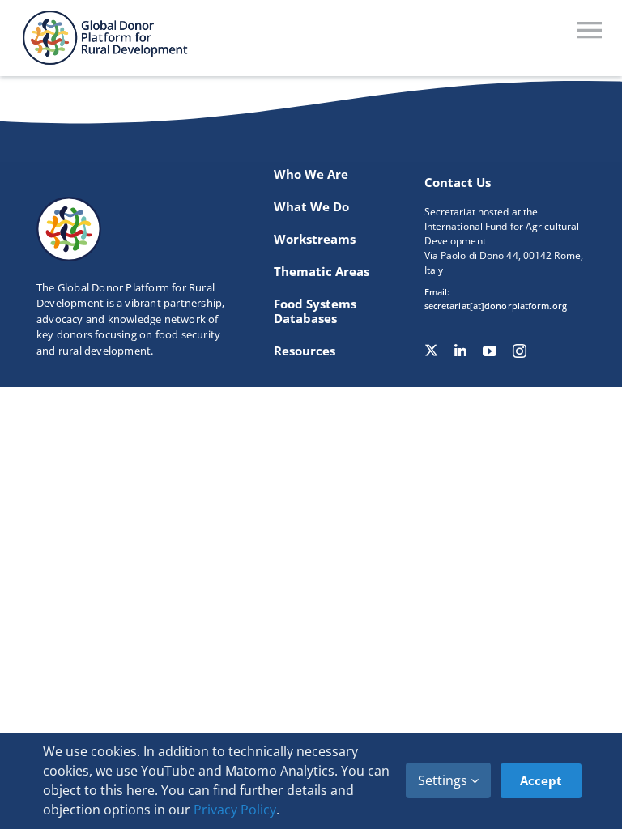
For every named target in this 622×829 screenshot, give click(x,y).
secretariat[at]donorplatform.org (495, 306)
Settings (444, 780)
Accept (541, 780)
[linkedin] (460, 351)
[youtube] (489, 351)
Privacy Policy (235, 809)
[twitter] (431, 350)
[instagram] (519, 351)
